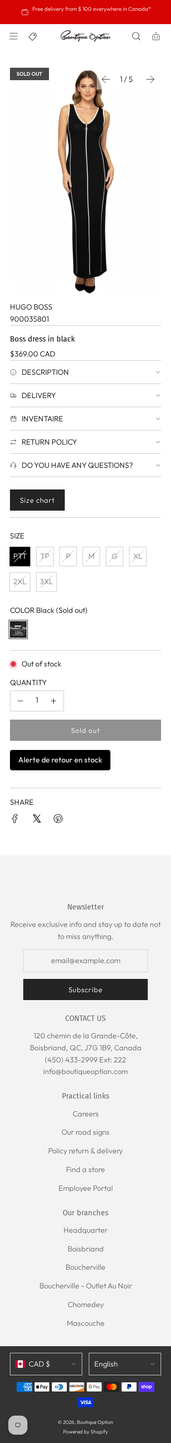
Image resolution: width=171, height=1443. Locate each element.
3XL (46, 581)
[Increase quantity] (54, 701)
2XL (20, 581)
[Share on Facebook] (15, 820)
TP (44, 556)
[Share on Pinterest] (58, 820)
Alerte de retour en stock (60, 760)
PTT (20, 556)
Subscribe (85, 989)
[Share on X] (36, 820)
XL (137, 556)
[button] (106, 79)
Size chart (37, 500)
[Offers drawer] (33, 36)
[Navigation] (13, 36)
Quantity (28, 682)
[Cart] (156, 36)
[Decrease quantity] (20, 701)
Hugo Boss (31, 307)
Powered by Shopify (85, 1431)
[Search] (136, 36)
